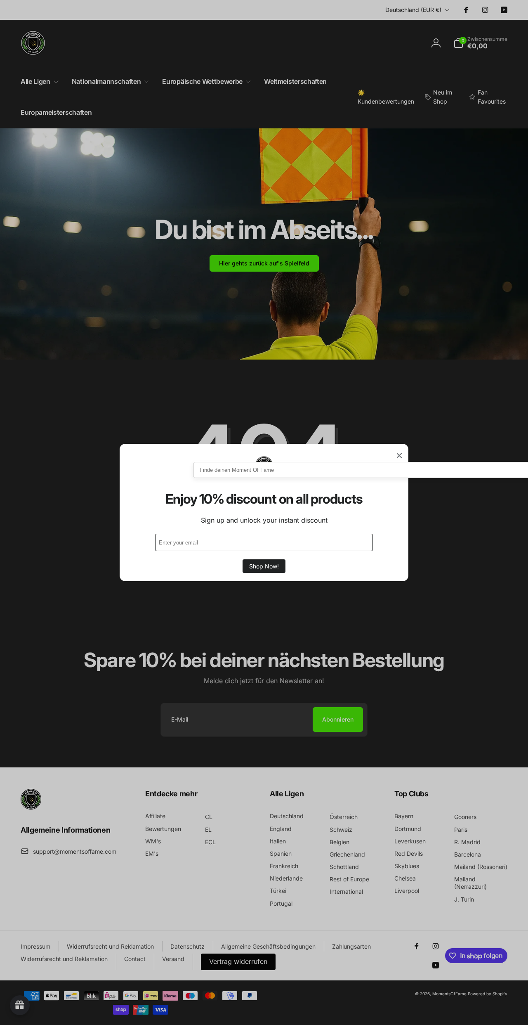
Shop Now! (264, 566)
